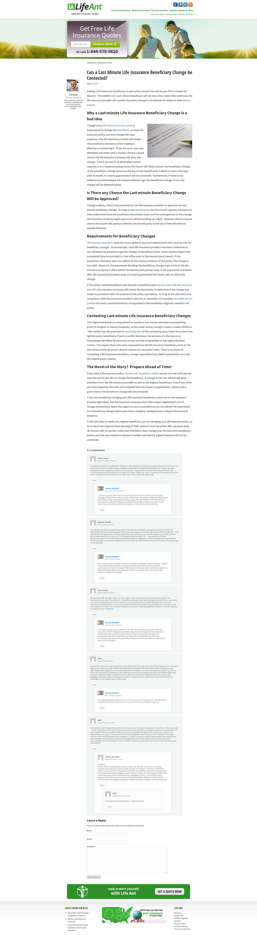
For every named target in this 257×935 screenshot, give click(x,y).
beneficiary (123, 130)
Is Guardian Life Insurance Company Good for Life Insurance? (78, 928)
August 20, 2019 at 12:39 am (114, 491)
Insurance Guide (157, 14)
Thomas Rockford (112, 488)
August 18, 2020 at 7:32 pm (122, 796)
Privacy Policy (179, 923)
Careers (177, 921)
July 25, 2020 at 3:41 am (106, 723)
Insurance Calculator (178, 10)
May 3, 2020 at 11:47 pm (113, 695)
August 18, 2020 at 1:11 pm (114, 759)
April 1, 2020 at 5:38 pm (113, 559)
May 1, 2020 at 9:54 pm (105, 661)
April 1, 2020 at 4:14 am (105, 525)
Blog (191, 10)
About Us (178, 913)
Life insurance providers (100, 242)
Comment (91, 846)
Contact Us (178, 915)
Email (89, 839)
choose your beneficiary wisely (142, 373)
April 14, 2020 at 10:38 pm (106, 593)
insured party (142, 209)
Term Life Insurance (159, 10)
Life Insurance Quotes (121, 10)
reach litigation (133, 331)
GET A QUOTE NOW (170, 891)
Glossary (181, 14)
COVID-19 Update (181, 918)
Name (89, 830)
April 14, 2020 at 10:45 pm (113, 625)
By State (189, 14)
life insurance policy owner (118, 125)
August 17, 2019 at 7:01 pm (107, 461)
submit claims (165, 285)
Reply (94, 480)
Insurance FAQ (171, 14)
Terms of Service (181, 926)
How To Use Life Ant (182, 929)
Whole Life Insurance (141, 10)
